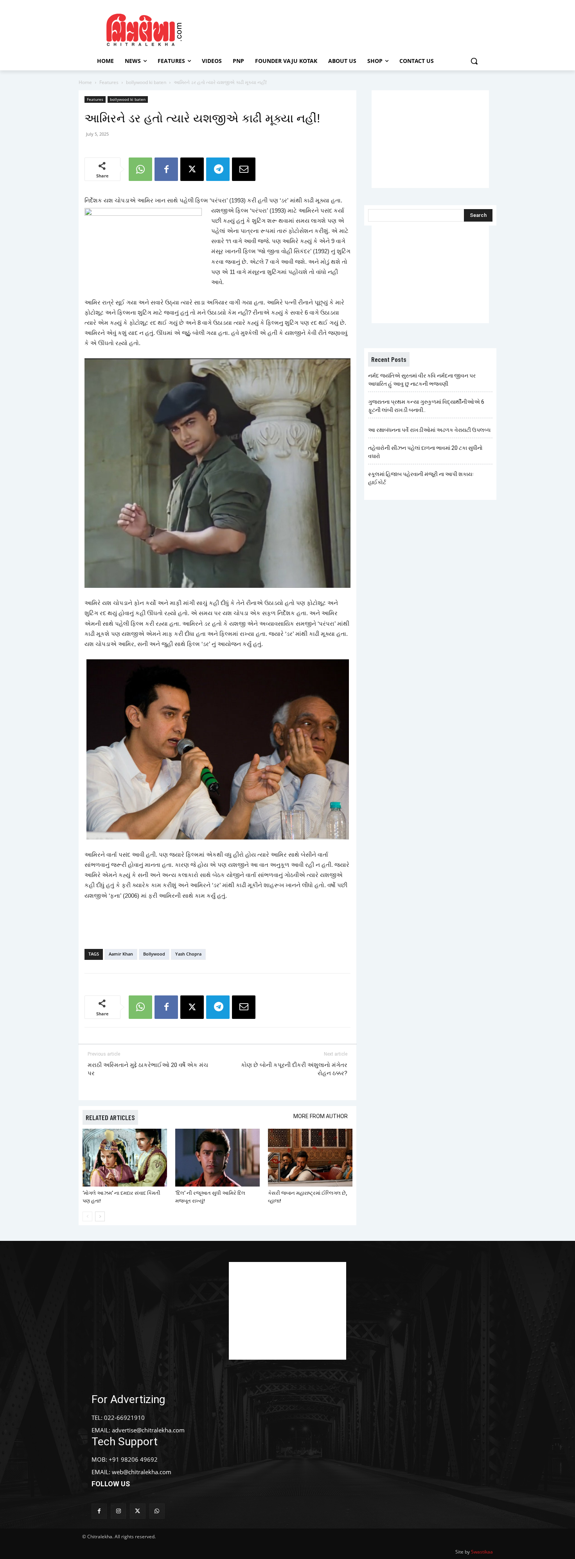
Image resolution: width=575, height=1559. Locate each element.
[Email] (243, 169)
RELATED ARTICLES (110, 1117)
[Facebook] (166, 169)
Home (85, 82)
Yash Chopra (188, 954)
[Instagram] (118, 1511)
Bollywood (154, 954)
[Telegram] (218, 169)
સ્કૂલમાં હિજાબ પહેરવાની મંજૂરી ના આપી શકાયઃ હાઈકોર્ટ (421, 478)
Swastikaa (482, 1551)
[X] (192, 169)
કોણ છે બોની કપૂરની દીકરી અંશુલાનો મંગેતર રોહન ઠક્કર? (294, 1069)
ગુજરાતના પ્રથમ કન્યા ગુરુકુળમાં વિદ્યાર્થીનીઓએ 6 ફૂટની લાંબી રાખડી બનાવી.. (426, 406)
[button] (474, 61)
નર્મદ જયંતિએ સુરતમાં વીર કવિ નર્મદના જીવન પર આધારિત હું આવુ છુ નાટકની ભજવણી (422, 379)
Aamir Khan (121, 954)
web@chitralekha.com (141, 1472)
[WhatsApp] (140, 169)
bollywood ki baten (146, 82)
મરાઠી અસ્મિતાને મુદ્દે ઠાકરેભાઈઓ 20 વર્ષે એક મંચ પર (148, 1069)
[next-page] (100, 1216)
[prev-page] (87, 1216)
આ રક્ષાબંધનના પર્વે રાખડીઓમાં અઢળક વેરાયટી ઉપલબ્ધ (429, 430)
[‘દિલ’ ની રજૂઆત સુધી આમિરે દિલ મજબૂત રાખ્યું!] (217, 1158)
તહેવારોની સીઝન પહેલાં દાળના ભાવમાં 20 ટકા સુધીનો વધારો (425, 452)
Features (109, 82)
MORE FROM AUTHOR (320, 1116)
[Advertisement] (353, 28)
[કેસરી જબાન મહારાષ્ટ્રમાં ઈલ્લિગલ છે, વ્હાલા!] (310, 1158)
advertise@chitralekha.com (148, 1430)
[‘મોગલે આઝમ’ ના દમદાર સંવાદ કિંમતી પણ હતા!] (125, 1158)
